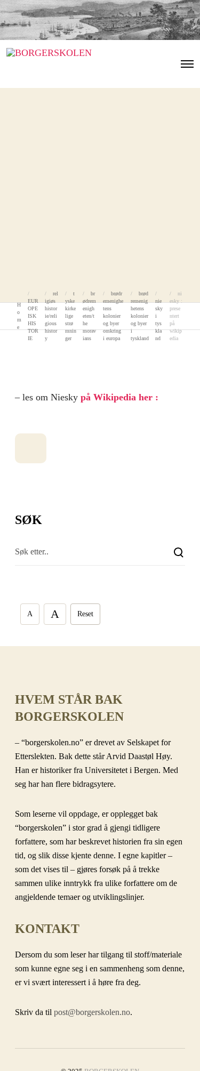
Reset (85, 614)
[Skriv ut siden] (30, 448)
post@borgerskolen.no (92, 1012)
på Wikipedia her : (119, 397)
